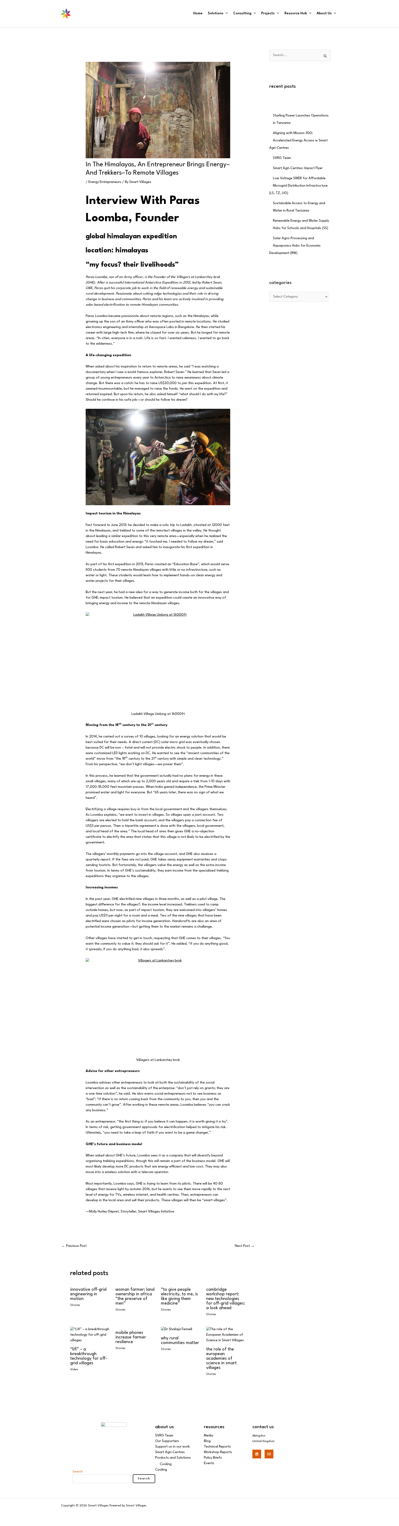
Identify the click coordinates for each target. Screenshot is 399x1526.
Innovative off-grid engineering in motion (88, 1294)
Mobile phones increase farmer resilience (130, 1337)
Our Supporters (167, 1441)
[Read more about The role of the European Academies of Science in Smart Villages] (226, 1335)
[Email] (269, 1454)
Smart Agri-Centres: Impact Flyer (298, 168)
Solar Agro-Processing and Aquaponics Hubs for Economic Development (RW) (295, 246)
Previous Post (74, 1246)
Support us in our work (172, 1446)
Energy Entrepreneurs (104, 182)
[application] (225, 13)
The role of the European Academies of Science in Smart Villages (221, 1358)
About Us (324, 13)
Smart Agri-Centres (170, 1452)
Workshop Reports (218, 1452)
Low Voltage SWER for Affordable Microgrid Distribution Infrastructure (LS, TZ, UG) (298, 186)
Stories (75, 1305)
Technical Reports (217, 1446)
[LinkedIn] (256, 1454)
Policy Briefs (213, 1458)
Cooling (166, 1464)
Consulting (242, 13)
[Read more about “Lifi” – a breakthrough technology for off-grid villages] (90, 1335)
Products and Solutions (173, 1458)
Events (209, 1463)
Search (78, 1471)
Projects (268, 13)
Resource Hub (295, 13)
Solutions (215, 13)
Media (208, 1435)
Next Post (244, 1246)
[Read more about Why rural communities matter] (176, 1329)
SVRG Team (282, 158)
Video (74, 1369)
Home (198, 13)
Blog (207, 1441)
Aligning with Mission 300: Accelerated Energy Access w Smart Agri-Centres (298, 140)
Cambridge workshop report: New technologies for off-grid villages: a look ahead (225, 1298)
